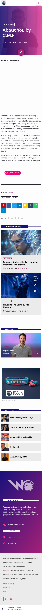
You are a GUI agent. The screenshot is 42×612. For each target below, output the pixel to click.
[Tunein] (5, 599)
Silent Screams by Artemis (22, 427)
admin (12, 192)
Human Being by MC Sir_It (21, 417)
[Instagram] (11, 599)
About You (6, 198)
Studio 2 (6, 347)
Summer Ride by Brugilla (21, 437)
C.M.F (15, 198)
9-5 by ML (14, 447)
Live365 (6, 571)
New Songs (9, 24)
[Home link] (3, 3)
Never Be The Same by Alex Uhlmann (16, 306)
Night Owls (8, 350)
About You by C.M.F (18, 457)
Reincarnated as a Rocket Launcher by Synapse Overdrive (20, 263)
